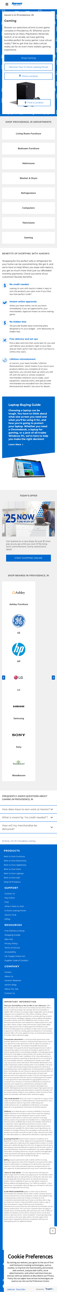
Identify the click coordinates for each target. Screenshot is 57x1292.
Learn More (14, 444)
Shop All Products (12, 882)
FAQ (7, 902)
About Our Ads (11, 989)
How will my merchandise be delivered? (19, 827)
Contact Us (10, 893)
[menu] (28, 4)
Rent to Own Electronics (15, 860)
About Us (9, 976)
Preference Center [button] (40, 1281)
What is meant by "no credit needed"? (25, 817)
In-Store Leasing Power (15, 910)
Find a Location (30, 76)
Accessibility (10, 952)
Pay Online (10, 898)
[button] (52, 1231)
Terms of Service (12, 947)
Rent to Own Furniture (14, 856)
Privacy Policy (11, 943)
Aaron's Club (10, 915)
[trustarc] (49, 1289)
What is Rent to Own (14, 906)
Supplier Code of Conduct (16, 960)
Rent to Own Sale (12, 877)
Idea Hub (9, 939)
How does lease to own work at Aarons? (26, 809)
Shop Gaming (28, 58)
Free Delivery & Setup (15, 930)
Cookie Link (11, 1289)
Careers (8, 972)
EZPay (7, 919)
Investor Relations (13, 980)
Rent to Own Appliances (15, 865)
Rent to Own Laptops (14, 873)
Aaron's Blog (10, 984)
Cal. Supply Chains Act (15, 956)
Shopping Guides (12, 935)
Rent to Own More (12, 869)
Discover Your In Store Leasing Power (28, 67)
